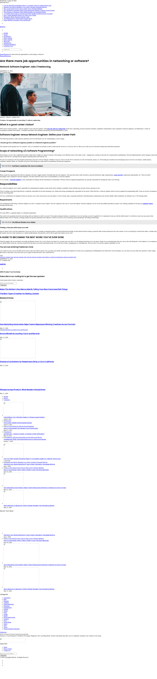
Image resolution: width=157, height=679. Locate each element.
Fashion (6, 609)
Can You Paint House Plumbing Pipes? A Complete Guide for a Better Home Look (27, 5)
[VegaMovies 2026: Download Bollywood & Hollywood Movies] (23, 437)
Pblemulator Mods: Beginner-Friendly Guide (16, 17)
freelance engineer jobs (6, 257)
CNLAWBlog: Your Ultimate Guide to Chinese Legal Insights (24, 417)
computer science (147, 203)
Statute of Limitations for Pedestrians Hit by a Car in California (27, 361)
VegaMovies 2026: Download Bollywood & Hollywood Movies (25, 439)
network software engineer (34, 257)
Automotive (7, 598)
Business (7, 36)
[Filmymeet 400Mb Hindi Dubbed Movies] (7, 421)
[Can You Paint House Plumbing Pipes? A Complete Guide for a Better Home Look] (14, 457)
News (5, 620)
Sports (5, 624)
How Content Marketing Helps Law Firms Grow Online (20, 15)
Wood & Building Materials (12, 629)
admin (3, 264)
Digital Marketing (9, 604)
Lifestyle (7, 43)
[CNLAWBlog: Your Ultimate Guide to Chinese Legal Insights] (14, 415)
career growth (118, 175)
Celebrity (6, 602)
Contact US (8, 46)
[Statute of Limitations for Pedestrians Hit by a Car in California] (17, 358)
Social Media (7, 622)
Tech (6, 35)
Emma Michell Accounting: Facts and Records (17, 20)
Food (5, 612)
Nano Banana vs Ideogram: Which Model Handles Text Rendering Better (25, 12)
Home (6, 33)
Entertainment (10, 44)
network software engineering (56, 128)
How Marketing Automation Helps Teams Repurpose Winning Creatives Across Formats (29, 10)
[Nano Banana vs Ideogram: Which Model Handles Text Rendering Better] (14, 503)
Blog (5, 599)
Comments (7, 400)
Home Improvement (9, 617)
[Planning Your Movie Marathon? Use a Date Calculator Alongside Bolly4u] (25, 462)
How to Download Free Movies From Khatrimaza (21, 428)
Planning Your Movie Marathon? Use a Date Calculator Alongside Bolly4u (25, 7)
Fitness (6, 611)
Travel (5, 627)
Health (7, 41)
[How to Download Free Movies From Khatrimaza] (19, 426)
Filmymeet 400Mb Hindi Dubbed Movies (18, 423)
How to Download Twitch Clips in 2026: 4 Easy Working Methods (23, 9)
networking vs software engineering (52, 257)
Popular (6, 396)
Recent (6, 398)
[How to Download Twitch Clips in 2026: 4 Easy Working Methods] (24, 468)
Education (8, 38)
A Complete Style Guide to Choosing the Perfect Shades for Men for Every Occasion (28, 13)
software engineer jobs (69, 257)
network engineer (15, 179)
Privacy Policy (8, 649)
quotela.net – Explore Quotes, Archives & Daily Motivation (24, 434)
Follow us (3, 632)
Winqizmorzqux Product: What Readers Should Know (22, 389)
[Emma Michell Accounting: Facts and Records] (14, 330)
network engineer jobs (20, 257)
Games (6, 614)
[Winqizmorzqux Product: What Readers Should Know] (17, 386)
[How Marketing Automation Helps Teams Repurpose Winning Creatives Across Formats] (17, 320)
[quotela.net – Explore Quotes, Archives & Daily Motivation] (7, 432)
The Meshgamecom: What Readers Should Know (18, 18)
